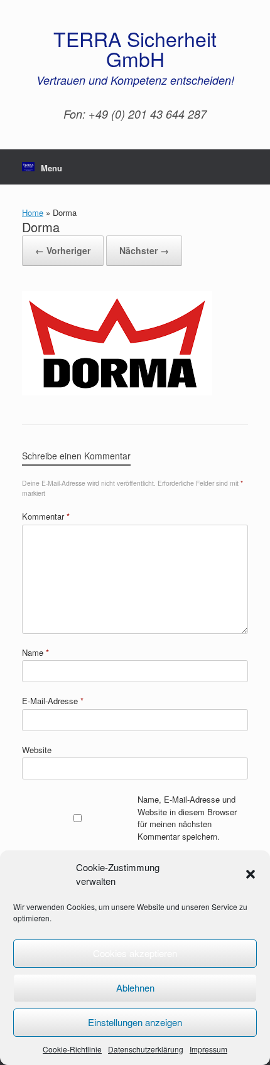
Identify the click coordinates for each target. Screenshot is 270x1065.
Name (35, 652)
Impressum (208, 1049)
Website (36, 750)
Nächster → (144, 250)
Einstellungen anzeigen (135, 1022)
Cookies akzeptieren (135, 953)
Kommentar (46, 516)
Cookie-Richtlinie (72, 1049)
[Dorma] (117, 392)
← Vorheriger (62, 250)
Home (32, 212)
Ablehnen (135, 987)
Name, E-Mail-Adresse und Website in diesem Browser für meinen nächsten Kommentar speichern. (187, 817)
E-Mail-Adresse (53, 701)
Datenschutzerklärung (145, 1049)
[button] (250, 874)
